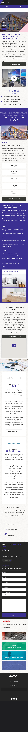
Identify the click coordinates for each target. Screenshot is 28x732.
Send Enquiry (14, 615)
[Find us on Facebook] (12, 699)
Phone (7, 6)
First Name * (4, 572)
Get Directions (6, 560)
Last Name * (4, 577)
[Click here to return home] (5, 2)
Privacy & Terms (18, 696)
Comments (4, 597)
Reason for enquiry (6, 592)
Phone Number (5, 582)
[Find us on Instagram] (14, 699)
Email (21, 6)
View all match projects (14, 431)
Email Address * (5, 587)
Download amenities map (15, 336)
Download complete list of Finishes (15, 271)
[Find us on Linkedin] (16, 699)
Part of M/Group (10, 696)
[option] (14, 132)
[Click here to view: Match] (14, 676)
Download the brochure (15, 64)
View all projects (7, 10)
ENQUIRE (4, 29)
